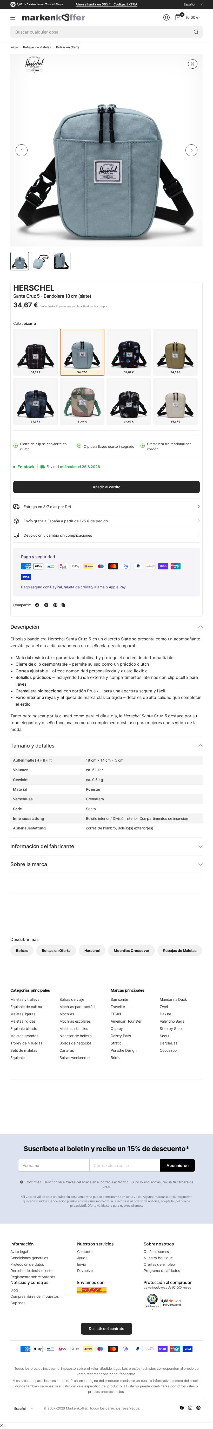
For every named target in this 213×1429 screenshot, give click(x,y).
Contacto (84, 1251)
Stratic (116, 1043)
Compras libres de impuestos (34, 1296)
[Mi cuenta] (166, 17)
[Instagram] (190, 1408)
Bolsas (22, 950)
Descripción (24, 627)
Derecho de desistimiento (31, 1270)
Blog (14, 1290)
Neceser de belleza (75, 1036)
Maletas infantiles (73, 1028)
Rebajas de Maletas (37, 47)
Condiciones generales (29, 1258)
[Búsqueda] (196, 32)
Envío (81, 1264)
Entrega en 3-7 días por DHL (48, 506)
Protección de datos (27, 1264)
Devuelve (85, 1270)
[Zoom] (192, 64)
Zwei (164, 1006)
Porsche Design (124, 1050)
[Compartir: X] (46, 605)
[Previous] (22, 150)
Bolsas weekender (74, 1057)
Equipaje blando (23, 1028)
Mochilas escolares (75, 1021)
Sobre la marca (28, 864)
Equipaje (17, 1057)
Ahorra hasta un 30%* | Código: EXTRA (106, 4)
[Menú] (13, 17)
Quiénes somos (156, 1251)
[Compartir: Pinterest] (55, 605)
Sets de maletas (23, 1050)
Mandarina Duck (173, 999)
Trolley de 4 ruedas (26, 1043)
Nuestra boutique (158, 1258)
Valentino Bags (172, 1021)
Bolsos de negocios (75, 1043)
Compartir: (22, 605)
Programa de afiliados (162, 1270)
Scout (164, 1036)
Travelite (118, 1006)
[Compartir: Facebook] (37, 605)
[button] (185, 288)
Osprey (117, 1028)
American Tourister (126, 1021)
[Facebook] (182, 1408)
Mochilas (66, 1014)
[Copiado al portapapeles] (63, 605)
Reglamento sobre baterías (32, 1277)
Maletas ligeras (22, 1014)
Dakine (165, 1014)
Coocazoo (168, 1050)
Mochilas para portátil (77, 1006)
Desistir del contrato (106, 1328)
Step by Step (171, 1028)
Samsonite (119, 999)
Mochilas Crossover (131, 950)
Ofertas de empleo (159, 1264)
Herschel (34, 288)
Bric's (115, 1057)
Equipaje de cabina (26, 1006)
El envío (61, 306)
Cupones (17, 1303)
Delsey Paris (121, 1036)
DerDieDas (168, 1043)
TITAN (116, 1014)
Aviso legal (19, 1251)
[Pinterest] (198, 1408)
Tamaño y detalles (32, 746)
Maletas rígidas (23, 1021)
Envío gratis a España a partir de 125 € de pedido (66, 521)
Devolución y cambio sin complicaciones (58, 535)
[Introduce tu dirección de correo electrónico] (177, 1165)
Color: (24, 323)
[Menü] (181, 1295)
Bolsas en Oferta (67, 47)
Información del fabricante (42, 846)
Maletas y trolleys (24, 999)
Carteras (66, 1050)
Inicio (14, 47)
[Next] (191, 150)
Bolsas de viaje (71, 999)
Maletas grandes (24, 1036)
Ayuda (82, 1258)
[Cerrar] (1, 1425)
